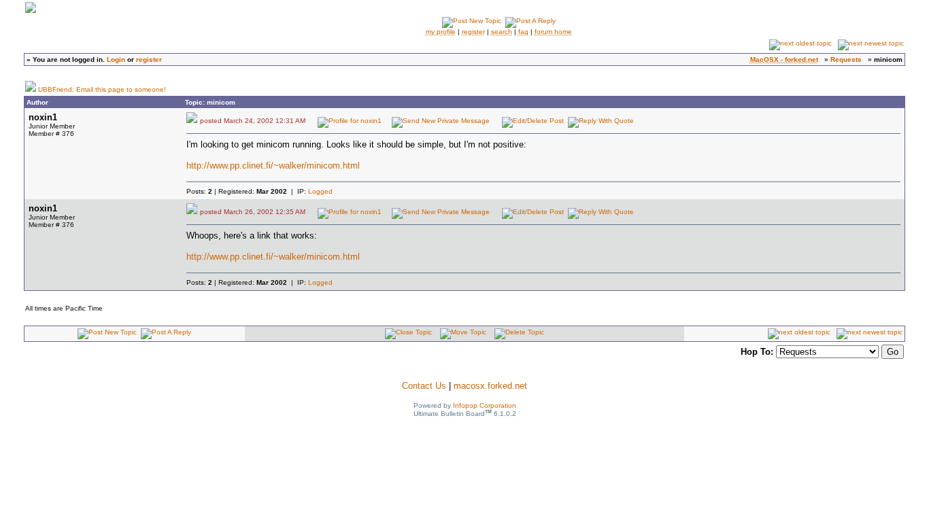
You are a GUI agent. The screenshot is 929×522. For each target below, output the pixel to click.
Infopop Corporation (484, 405)
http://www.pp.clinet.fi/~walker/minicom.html (273, 165)
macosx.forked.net (490, 386)
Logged (320, 191)
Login (116, 59)
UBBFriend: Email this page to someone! (102, 89)
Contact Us (424, 386)
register (149, 59)
